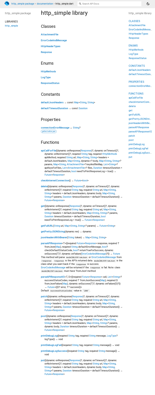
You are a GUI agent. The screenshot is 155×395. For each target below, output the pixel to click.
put (43, 360)
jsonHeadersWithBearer (54, 237)
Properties (136, 81)
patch (44, 296)
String (83, 102)
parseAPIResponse (51, 243)
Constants (137, 65)
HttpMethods (48, 71)
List (106, 164)
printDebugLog (49, 335)
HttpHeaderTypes (50, 46)
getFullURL (47, 225)
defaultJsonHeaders (52, 102)
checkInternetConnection (55, 180)
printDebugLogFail (51, 345)
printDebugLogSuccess (54, 351)
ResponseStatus (50, 83)
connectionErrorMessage (55, 127)
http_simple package (23, 3)
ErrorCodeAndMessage (54, 40)
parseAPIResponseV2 (53, 276)
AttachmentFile (49, 34)
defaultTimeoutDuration (54, 108)
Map (76, 102)
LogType (46, 77)
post (43, 316)
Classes (134, 21)
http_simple (11, 25)
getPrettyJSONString (53, 231)
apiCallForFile (48, 150)
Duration (83, 108)
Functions (136, 93)
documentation (45, 3)
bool (73, 171)
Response (46, 52)
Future (48, 174)
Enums (133, 45)
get (43, 206)
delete (44, 186)
